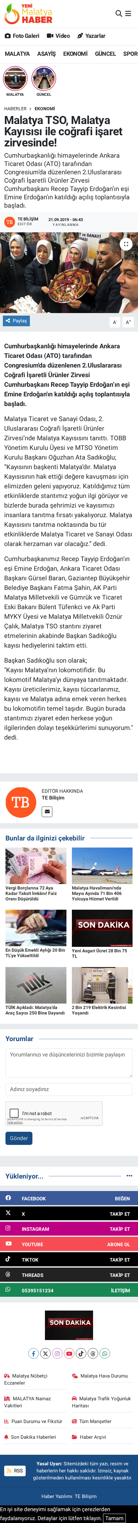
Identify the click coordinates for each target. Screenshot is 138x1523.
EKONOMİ (75, 53)
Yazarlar (95, 35)
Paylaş (20, 321)
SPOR (130, 53)
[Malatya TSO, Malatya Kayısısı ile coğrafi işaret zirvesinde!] (69, 272)
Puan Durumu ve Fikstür (37, 1421)
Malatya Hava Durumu (104, 1376)
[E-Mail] (47, 812)
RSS (18, 1471)
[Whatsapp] (104, 1353)
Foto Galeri (25, 35)
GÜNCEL (105, 53)
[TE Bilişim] (20, 802)
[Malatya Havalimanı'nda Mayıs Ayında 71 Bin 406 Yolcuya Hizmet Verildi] (102, 865)
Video (62, 35)
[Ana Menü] (128, 13)
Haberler (15, 108)
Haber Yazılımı (56, 1496)
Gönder (19, 1138)
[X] (45, 1353)
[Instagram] (57, 1353)
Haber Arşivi (93, 1437)
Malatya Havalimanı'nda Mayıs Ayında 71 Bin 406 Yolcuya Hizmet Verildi (97, 893)
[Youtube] (69, 1353)
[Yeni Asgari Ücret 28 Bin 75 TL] (102, 928)
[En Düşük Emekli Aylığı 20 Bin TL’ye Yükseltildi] (35, 927)
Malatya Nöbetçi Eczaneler (26, 1379)
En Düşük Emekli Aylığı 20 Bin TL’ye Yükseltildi (35, 953)
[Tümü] (129, 1176)
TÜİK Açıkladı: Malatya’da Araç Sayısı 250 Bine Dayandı (35, 1010)
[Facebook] (33, 1353)
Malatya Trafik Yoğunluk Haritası (101, 1402)
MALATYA (17, 53)
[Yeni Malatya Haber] (28, 13)
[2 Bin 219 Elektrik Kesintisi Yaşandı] (102, 985)
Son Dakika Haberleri (33, 1437)
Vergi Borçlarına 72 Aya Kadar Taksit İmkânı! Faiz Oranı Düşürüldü (31, 893)
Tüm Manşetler (95, 1421)
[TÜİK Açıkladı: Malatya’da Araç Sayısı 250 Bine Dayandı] (35, 985)
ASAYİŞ (46, 53)
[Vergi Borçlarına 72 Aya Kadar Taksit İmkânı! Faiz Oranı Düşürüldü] (35, 865)
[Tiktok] (81, 1353)
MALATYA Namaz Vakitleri (27, 1402)
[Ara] (119, 13)
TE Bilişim (53, 798)
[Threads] (93, 1353)
